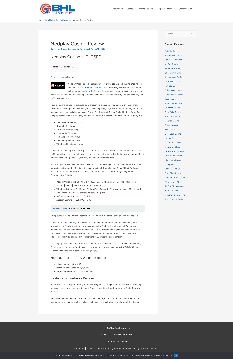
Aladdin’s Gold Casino (175, 177)
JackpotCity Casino (174, 77)
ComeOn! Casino (172, 107)
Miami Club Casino (173, 142)
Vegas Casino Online (174, 169)
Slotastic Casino (172, 116)
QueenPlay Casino (173, 73)
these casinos (60, 77)
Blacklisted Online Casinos (63, 49)
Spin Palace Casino (173, 90)
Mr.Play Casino (171, 64)
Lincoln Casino (171, 138)
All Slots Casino (172, 182)
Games (130, 9)
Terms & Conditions (150, 348)
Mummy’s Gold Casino (175, 195)
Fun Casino (170, 86)
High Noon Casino (173, 160)
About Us (90, 348)
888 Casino (170, 129)
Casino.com (170, 99)
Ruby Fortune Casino (174, 199)
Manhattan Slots (172, 147)
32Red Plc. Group (93, 87)
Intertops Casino (172, 190)
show (74, 67)
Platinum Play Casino (174, 103)
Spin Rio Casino (172, 51)
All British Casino (172, 81)
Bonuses (116, 9)
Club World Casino (173, 155)
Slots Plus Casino (173, 173)
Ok (176, 355)
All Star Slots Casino (174, 186)
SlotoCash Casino (173, 134)
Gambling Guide (186, 9)
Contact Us (79, 348)
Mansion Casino (172, 121)
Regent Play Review (174, 60)
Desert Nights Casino (174, 151)
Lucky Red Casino (173, 164)
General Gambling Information (110, 348)
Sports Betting (165, 9)
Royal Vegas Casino (174, 94)
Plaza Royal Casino (173, 55)
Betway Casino (172, 125)
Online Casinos (146, 9)
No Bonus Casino (173, 68)
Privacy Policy (132, 348)
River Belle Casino (173, 112)
